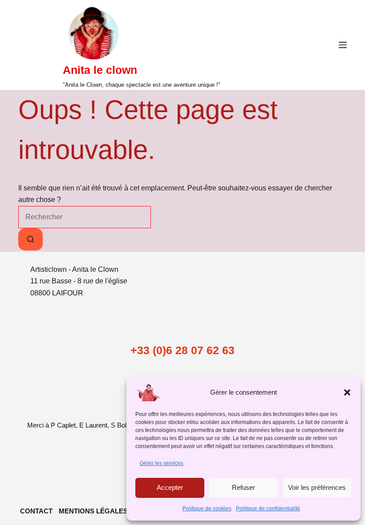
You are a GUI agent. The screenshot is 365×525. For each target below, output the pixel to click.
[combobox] (84, 217)
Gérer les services (161, 463)
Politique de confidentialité (268, 508)
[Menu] (343, 45)
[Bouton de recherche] (30, 239)
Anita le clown (100, 70)
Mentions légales (93, 511)
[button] (347, 392)
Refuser (243, 487)
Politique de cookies (206, 508)
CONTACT (36, 511)
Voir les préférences (317, 487)
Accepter (170, 487)
